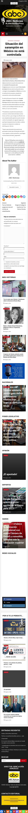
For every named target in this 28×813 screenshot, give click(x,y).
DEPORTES (6, 489)
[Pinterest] (15, 196)
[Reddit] (9, 196)
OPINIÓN (6, 455)
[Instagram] (16, 3)
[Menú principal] (6, 34)
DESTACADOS (10, 40)
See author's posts (14, 187)
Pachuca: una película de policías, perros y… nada (12, 736)
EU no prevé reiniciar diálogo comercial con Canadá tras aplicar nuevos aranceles (13, 716)
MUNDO (6, 697)
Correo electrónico (9, 251)
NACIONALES (17, 40)
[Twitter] (14, 3)
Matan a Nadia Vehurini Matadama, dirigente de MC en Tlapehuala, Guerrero (12, 327)
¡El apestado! (7, 689)
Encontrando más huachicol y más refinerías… (12, 471)
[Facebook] (11, 3)
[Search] (22, 33)
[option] (14, 399)
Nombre (6, 246)
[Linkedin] (12, 196)
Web (5, 256)
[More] (3, 199)
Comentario (7, 225)
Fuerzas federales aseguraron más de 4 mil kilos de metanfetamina (7, 207)
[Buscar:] (10, 760)
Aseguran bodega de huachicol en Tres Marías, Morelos (20, 206)
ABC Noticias (14, 178)
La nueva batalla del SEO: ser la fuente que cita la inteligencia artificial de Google (13, 536)
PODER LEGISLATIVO (8, 421)
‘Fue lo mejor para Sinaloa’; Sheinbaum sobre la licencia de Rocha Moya (13, 300)
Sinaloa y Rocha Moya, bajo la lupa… (13, 637)
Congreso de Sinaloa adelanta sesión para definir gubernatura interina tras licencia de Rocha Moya (13, 355)
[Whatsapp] (18, 196)
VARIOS (5, 523)
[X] (6, 196)
